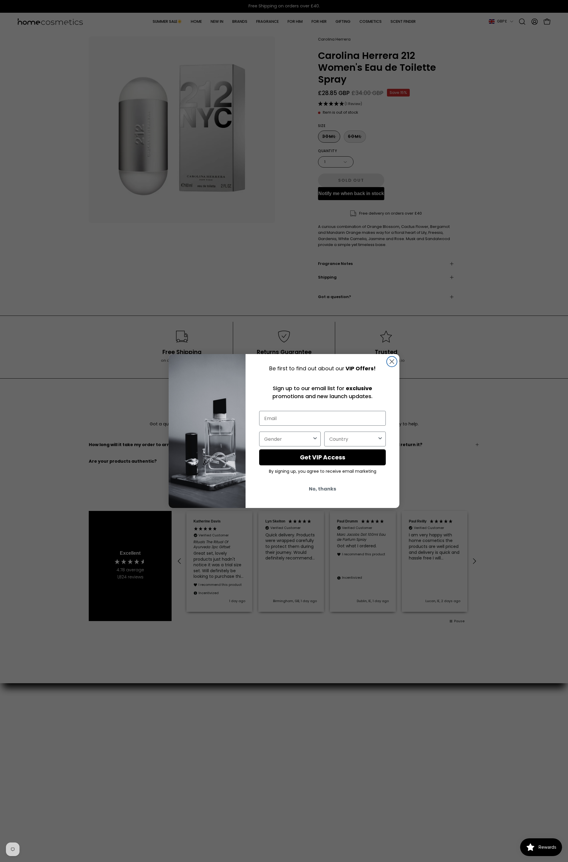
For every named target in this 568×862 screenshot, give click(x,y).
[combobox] (288, 439)
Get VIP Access (322, 457)
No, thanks (322, 488)
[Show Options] (315, 439)
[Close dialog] (392, 361)
